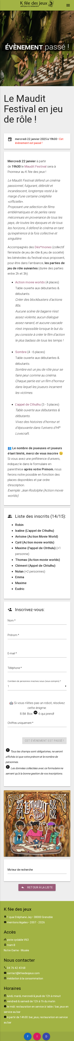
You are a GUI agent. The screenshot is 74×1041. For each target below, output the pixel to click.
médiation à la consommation (25, 978)
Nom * (12, 620)
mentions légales (17, 922)
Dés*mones (43, 247)
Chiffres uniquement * (20, 723)
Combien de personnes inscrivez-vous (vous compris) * (34, 681)
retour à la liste (37, 887)
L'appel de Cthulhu (28, 404)
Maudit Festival (35, 166)
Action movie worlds (30, 282)
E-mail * (12, 653)
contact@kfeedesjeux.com (23, 973)
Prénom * (13, 635)
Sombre (21, 352)
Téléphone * (15, 668)
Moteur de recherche (20, 869)
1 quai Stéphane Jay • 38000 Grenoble (30, 917)
